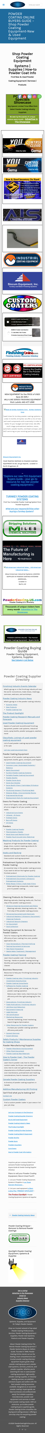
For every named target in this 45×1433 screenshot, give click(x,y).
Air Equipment (11, 924)
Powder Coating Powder (15, 829)
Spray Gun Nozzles (13, 783)
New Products (11, 707)
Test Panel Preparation (14, 949)
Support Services (12, 1033)
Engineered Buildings (14, 795)
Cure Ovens (12, 1148)
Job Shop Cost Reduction (15, 1007)
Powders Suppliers (15, 1145)
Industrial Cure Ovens (14, 813)
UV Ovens (9, 823)
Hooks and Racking (12, 853)
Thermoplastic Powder (14, 832)
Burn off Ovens (11, 820)
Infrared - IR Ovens (13, 815)
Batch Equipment (12, 770)
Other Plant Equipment (15, 1051)
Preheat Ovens (11, 818)
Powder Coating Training (14, 955)
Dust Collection (12, 926)
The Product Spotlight (13, 713)
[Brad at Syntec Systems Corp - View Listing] (16, 410)
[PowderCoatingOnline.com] (12, 4)
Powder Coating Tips (14, 710)
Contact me (7, 1096)
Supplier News (11, 705)
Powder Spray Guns (13, 780)
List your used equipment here (15, 750)
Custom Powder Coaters (14, 1099)
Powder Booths (11, 778)
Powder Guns (13, 1141)
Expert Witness (12, 1036)
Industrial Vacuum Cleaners (17, 921)
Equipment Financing (14, 1010)
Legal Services (11, 1012)
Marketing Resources (14, 1017)
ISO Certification (12, 1015)
